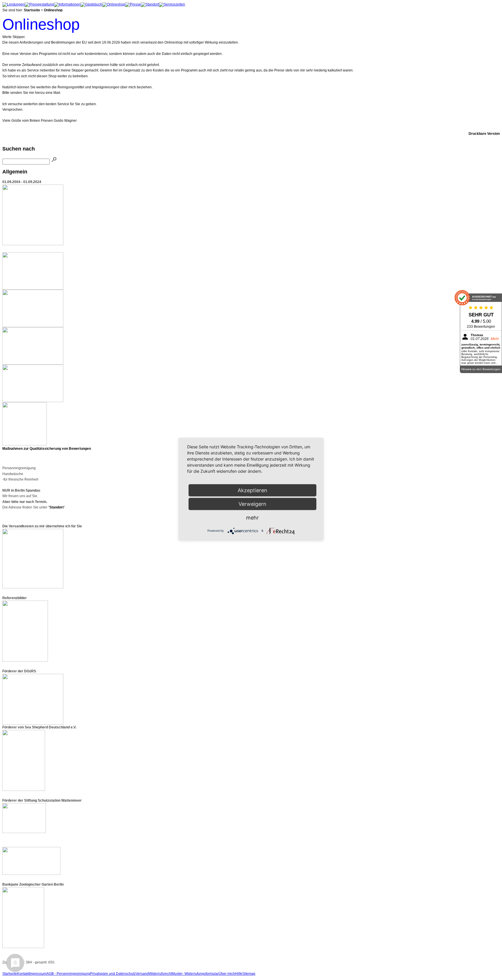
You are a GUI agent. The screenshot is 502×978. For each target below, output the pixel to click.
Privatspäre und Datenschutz (113, 974)
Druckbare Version (484, 134)
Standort (56, 507)
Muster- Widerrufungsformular (195, 974)
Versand (142, 974)
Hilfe (238, 974)
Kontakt (23, 974)
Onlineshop (53, 10)
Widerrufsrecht (160, 974)
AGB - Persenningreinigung (68, 974)
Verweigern (252, 504)
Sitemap (248, 974)
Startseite (32, 10)
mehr (252, 518)
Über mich (227, 974)
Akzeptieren (252, 490)
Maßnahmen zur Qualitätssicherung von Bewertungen (46, 449)
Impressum (37, 974)
